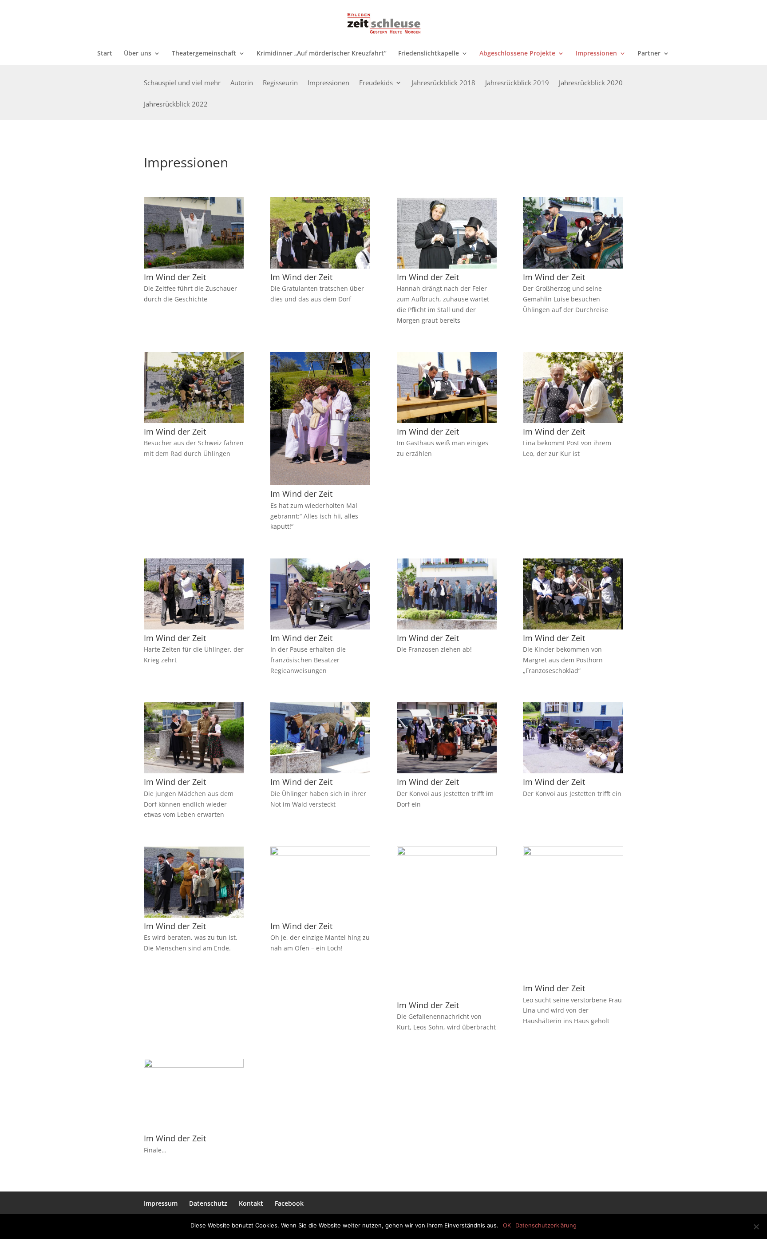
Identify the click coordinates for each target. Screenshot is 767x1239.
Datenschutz (208, 1203)
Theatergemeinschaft (204, 53)
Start (104, 53)
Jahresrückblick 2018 (443, 83)
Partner (648, 53)
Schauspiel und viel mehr (182, 83)
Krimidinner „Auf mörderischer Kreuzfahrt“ (322, 53)
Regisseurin (280, 83)
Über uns (137, 53)
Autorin (241, 83)
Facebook (289, 1203)
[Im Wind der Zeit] (194, 266)
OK (507, 1225)
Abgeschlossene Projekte (517, 53)
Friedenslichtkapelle (428, 53)
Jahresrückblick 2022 (176, 104)
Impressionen (596, 53)
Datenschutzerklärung (546, 1225)
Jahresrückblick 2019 (517, 83)
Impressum (161, 1203)
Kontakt (251, 1203)
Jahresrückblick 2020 (591, 83)
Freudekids (376, 83)
